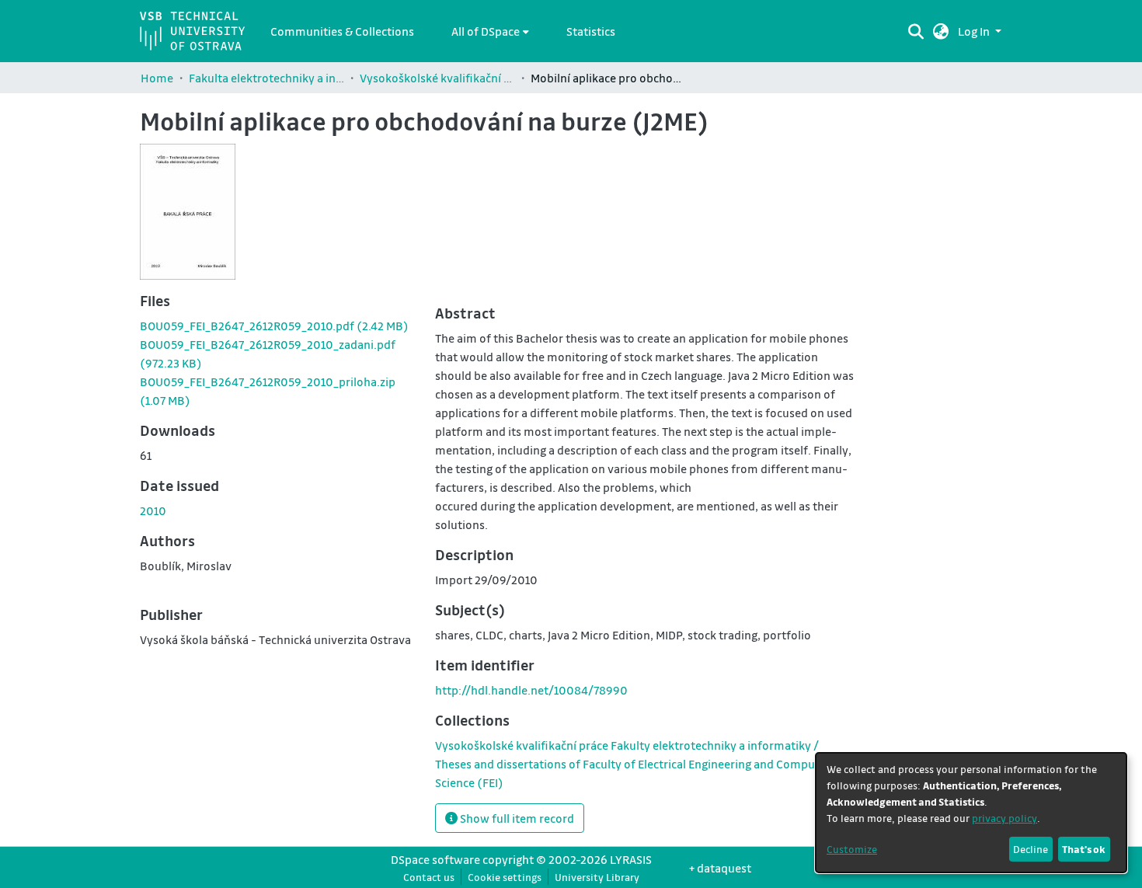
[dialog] (971, 812)
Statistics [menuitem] (590, 31)
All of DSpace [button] (485, 31)
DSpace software (435, 859)
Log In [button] (975, 31)
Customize (852, 848)
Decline (1030, 848)
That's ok (1083, 848)
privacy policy (1004, 817)
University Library (597, 876)
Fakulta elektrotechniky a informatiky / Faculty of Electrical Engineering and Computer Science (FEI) (266, 77)
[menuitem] (490, 31)
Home (157, 77)
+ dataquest (720, 868)
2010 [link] (153, 510)
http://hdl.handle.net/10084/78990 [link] (531, 690)
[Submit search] (915, 31)
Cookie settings (504, 876)
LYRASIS (631, 859)
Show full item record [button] (516, 818)
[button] (941, 31)
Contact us (428, 876)
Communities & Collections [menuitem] (342, 31)
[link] (274, 325)
